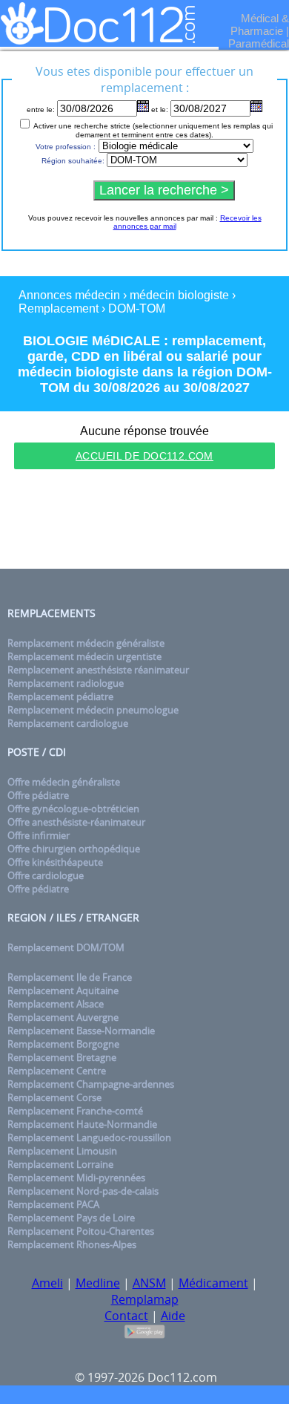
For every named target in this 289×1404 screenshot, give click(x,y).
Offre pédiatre (38, 795)
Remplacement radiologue (65, 683)
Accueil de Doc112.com (144, 456)
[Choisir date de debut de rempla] (143, 106)
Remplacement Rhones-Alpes (71, 1244)
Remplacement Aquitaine (63, 990)
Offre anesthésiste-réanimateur (76, 822)
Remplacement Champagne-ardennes (90, 1084)
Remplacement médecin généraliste (86, 643)
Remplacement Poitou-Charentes (80, 1231)
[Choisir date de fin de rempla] (256, 106)
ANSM (149, 1283)
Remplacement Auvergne (63, 1017)
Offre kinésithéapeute (55, 862)
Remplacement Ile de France (69, 977)
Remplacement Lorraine (60, 1164)
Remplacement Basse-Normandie (81, 1030)
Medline (98, 1283)
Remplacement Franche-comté (75, 1110)
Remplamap (145, 1299)
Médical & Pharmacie (259, 24)
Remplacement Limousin (62, 1151)
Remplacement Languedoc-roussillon (89, 1137)
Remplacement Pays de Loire (71, 1217)
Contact (126, 1315)
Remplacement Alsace (55, 1003)
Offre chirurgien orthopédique (73, 848)
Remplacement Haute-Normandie (82, 1124)
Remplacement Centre (56, 1070)
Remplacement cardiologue (67, 723)
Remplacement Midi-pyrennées (76, 1177)
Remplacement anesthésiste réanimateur (98, 669)
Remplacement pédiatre (60, 696)
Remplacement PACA (53, 1204)
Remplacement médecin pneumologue (93, 709)
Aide (173, 1315)
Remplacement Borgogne (63, 1044)
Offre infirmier (38, 835)
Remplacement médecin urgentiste (84, 656)
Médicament (213, 1283)
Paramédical (258, 43)
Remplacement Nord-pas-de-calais (83, 1191)
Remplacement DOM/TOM (65, 947)
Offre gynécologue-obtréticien (73, 808)
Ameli (47, 1283)
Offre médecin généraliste (63, 781)
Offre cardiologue (45, 875)
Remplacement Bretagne (61, 1057)
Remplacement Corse (54, 1097)
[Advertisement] (144, 521)
